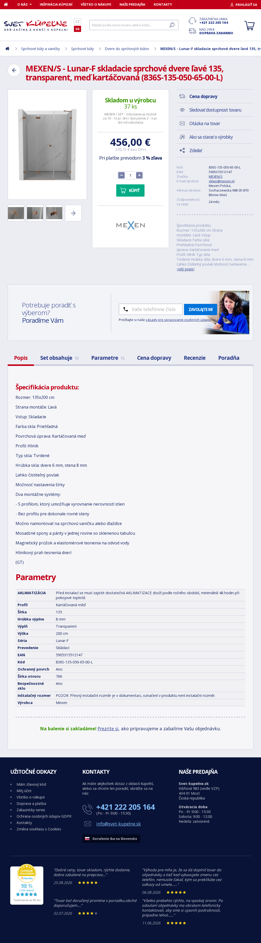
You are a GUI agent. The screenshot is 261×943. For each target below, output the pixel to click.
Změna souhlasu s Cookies (39, 829)
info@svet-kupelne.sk (118, 824)
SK (77, 29)
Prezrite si (108, 728)
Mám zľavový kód (31, 784)
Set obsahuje (59, 357)
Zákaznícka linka (213, 21)
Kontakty (163, 4)
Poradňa (228, 357)
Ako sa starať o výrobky (211, 137)
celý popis (186, 269)
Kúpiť (134, 190)
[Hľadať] (172, 25)
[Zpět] (14, 70)
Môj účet (24, 790)
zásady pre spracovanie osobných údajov (178, 319)
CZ (77, 21)
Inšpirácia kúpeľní (56, 4)
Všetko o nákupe (96, 4)
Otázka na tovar (204, 123)
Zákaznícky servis (31, 809)
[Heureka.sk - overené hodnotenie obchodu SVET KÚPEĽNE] (26, 903)
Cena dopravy (154, 357)
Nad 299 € (216, 31)
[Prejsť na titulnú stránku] (36, 25)
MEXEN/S (216, 176)
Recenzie (194, 357)
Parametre (107, 357)
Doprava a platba (31, 803)
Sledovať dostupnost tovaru (215, 110)
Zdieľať (195, 150)
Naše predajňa (132, 4)
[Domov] (8, 4)
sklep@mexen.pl (221, 181)
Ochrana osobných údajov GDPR (44, 816)
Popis (21, 357)
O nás (22, 4)
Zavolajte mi (201, 309)
